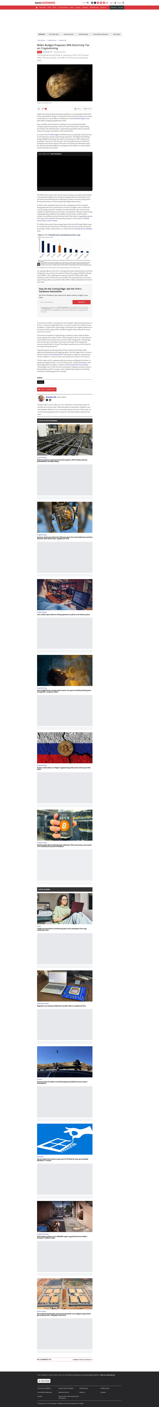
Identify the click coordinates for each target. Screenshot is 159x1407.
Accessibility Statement (45, 1392)
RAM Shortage (83, 34)
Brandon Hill (48, 52)
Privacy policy (84, 1388)
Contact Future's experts (66, 1388)
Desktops (85, 7)
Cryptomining (62, 40)
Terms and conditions (44, 1388)
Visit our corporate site (107, 1375)
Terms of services (63, 307)
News (72, 7)
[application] (64, 171)
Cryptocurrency (52, 40)
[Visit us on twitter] (95, 3)
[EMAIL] (50, 400)
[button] (120, 3)
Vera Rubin (116, 34)
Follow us (79, 108)
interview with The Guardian (78, 365)
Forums (120, 7)
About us (82, 1392)
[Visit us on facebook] (92, 3)
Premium (113, 7)
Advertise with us (64, 1392)
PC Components (63, 7)
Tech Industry (41, 40)
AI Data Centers (69, 34)
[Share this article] (39, 108)
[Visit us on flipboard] (104, 3)
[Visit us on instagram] (98, 3)
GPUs (54, 7)
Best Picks (42, 7)
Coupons (103, 7)
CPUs (49, 7)
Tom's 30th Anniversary (100, 34)
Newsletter (89, 108)
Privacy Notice (47, 308)
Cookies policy (104, 1388)
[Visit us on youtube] (101, 3)
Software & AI (94, 7)
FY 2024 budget (53, 135)
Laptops (77, 7)
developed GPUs (57, 354)
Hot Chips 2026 (53, 34)
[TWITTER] (47, 400)
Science (40, 382)
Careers (40, 1396)
